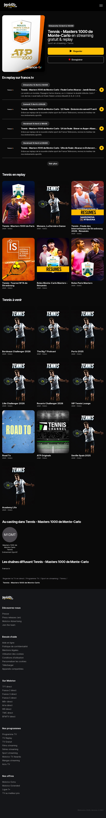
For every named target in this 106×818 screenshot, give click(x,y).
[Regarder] (101, 90)
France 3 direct (9, 694)
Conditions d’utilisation (13, 657)
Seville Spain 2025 (81, 455)
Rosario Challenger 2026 (50, 403)
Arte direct (7, 705)
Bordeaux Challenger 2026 (16, 351)
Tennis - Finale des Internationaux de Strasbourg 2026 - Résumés (87, 228)
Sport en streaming (57, 43)
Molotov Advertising (12, 621)
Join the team (8, 625)
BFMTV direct (8, 716)
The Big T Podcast (46, 351)
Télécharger (8, 665)
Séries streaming (10, 749)
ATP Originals (44, 455)
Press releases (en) (11, 617)
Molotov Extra (9, 782)
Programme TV (9, 734)
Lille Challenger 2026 (13, 403)
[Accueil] (10, 5)
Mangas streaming (11, 760)
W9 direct (6, 709)
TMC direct (7, 712)
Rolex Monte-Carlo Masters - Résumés (52, 284)
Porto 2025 (77, 351)
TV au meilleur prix (11, 793)
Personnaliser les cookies (14, 661)
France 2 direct (9, 690)
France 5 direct (9, 697)
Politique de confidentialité (15, 646)
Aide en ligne (8, 642)
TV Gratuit (7, 741)
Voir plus (53, 163)
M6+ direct (7, 701)
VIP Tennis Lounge (81, 403)
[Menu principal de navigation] (101, 5)
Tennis (70, 43)
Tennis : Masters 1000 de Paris (18, 226)
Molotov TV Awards (11, 756)
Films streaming (9, 745)
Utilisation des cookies (13, 654)
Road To (6, 455)
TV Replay (7, 738)
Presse (5, 613)
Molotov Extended (11, 785)
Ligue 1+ (6, 789)
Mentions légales (10, 650)
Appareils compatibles (12, 669)
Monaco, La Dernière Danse (51, 226)
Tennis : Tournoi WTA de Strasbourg (14, 284)
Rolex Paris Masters (81, 283)
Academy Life (9, 507)
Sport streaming (10, 753)
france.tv (6, 568)
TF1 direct (7, 686)
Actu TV (6, 764)
